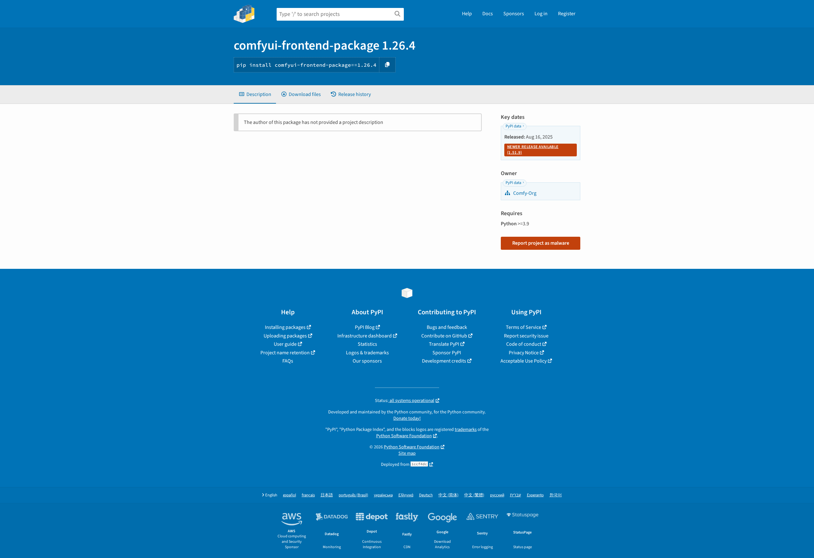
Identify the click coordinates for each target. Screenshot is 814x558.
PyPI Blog (365, 327)
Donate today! (407, 418)
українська (383, 495)
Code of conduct (523, 344)
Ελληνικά (405, 495)
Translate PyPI (444, 344)
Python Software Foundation (404, 435)
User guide (285, 344)
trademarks (466, 429)
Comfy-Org (524, 193)
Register (567, 13)
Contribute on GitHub (444, 335)
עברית (515, 495)
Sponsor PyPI (446, 352)
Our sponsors (367, 360)
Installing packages (285, 327)
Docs (487, 13)
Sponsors (513, 13)
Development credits (444, 360)
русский (497, 495)
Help (467, 13)
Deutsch (426, 495)
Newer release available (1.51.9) (532, 149)
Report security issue (526, 335)
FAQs (287, 360)
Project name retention (285, 352)
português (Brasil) (353, 495)
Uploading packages (285, 335)
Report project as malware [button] (540, 243)
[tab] (255, 94)
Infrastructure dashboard (364, 335)
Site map (407, 453)
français (308, 495)
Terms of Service (523, 327)
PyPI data (513, 126)
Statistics (367, 344)
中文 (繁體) (474, 495)
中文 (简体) (448, 495)
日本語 (327, 495)
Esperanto (535, 495)
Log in (541, 13)
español (289, 495)
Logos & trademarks (367, 352)
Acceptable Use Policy (523, 360)
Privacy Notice (524, 352)
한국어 (555, 495)
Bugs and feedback (447, 327)
